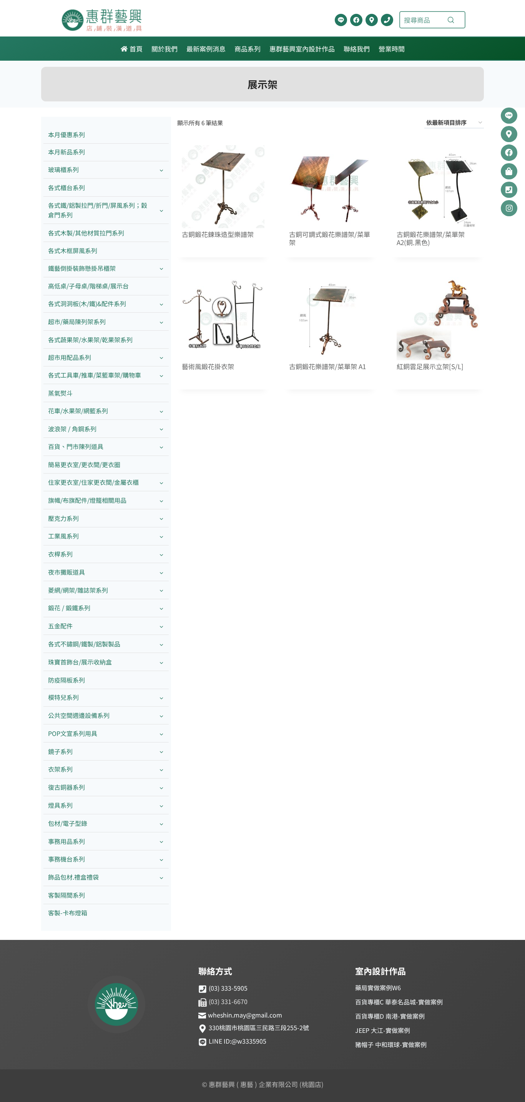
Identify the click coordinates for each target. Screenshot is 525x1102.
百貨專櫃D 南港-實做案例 (390, 1016)
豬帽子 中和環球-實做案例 (391, 1044)
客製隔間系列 (66, 895)
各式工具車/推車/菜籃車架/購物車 (94, 374)
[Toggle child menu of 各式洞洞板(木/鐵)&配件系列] (161, 304)
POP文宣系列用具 (72, 733)
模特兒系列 (63, 697)
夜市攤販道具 (66, 572)
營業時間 (392, 48)
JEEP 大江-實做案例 (382, 1030)
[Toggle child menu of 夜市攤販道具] (161, 572)
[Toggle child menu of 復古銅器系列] (161, 787)
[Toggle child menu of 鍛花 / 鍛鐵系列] (161, 608)
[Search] (451, 20)
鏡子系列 (60, 751)
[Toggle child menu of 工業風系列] (161, 536)
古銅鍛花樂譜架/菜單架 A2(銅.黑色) (431, 238)
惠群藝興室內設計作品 (302, 48)
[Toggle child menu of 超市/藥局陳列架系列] (161, 321)
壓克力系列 (63, 518)
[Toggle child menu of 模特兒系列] (161, 697)
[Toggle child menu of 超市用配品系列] (161, 357)
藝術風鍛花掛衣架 (208, 367)
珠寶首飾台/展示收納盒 (80, 661)
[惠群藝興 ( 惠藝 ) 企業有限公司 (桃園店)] (116, 1006)
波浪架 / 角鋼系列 (72, 428)
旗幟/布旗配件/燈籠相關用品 (87, 500)
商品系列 (247, 48)
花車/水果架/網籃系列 (78, 410)
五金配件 (60, 625)
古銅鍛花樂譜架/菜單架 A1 (327, 367)
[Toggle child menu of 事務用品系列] (161, 841)
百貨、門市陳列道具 (75, 446)
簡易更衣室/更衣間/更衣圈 (84, 464)
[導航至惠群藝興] (372, 20)
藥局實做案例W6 (378, 987)
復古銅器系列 (66, 787)
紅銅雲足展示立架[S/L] (430, 367)
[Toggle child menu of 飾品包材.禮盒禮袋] (161, 877)
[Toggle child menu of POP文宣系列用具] (161, 733)
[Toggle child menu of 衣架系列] (161, 769)
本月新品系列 (66, 151)
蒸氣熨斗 (60, 393)
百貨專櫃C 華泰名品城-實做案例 (399, 1002)
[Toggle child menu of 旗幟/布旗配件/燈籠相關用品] (161, 500)
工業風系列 (63, 535)
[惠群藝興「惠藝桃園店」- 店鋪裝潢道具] (341, 20)
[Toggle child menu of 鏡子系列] (161, 751)
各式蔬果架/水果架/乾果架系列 (90, 339)
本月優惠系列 (66, 134)
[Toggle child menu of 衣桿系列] (161, 554)
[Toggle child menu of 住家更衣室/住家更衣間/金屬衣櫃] (161, 482)
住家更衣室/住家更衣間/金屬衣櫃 (93, 482)
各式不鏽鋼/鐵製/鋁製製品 (84, 643)
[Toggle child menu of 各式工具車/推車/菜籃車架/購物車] (161, 375)
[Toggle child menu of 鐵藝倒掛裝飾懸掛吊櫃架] (161, 268)
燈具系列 (60, 805)
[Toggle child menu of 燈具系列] (161, 805)
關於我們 (164, 48)
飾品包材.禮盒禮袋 (73, 877)
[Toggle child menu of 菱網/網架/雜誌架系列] (161, 590)
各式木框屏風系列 (72, 250)
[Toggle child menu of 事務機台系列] (161, 859)
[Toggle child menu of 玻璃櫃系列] (161, 170)
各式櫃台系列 (66, 187)
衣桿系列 (60, 553)
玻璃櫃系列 (63, 169)
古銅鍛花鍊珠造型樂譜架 (218, 234)
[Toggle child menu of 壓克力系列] (161, 518)
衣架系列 (60, 769)
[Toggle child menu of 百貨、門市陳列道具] (161, 447)
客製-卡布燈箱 (67, 912)
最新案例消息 (206, 48)
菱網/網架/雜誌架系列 (78, 590)
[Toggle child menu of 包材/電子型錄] (161, 823)
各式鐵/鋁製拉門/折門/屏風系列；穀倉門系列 (97, 210)
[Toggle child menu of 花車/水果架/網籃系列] (161, 410)
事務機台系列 (66, 858)
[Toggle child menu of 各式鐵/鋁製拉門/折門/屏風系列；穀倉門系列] (161, 210)
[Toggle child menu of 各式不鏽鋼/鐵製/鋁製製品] (161, 644)
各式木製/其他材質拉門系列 (86, 232)
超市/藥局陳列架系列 (77, 321)
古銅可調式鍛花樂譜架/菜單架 (329, 238)
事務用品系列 (66, 841)
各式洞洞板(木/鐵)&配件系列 (87, 303)
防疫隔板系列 (66, 679)
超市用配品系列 (69, 357)
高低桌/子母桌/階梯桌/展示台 (88, 285)
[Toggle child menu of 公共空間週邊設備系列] (161, 715)
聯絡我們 (357, 48)
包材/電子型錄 (67, 823)
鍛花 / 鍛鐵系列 (69, 607)
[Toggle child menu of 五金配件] (161, 626)
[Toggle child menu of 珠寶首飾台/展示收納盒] (161, 662)
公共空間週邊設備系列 (79, 715)
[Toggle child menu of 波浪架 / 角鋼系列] (161, 428)
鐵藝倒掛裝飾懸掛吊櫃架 (82, 268)
